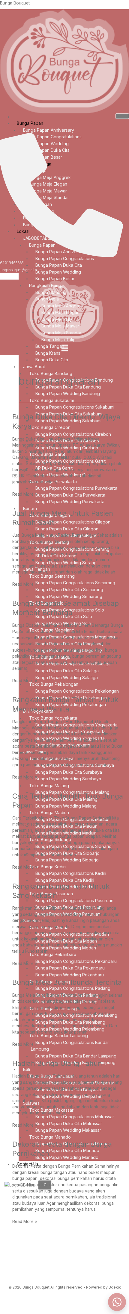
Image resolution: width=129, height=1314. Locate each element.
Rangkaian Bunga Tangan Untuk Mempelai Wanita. (65, 704)
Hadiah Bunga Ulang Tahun (57, 1063)
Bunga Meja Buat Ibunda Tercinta (67, 982)
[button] (64, 348)
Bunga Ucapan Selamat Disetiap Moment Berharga (65, 608)
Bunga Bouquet (15, 3)
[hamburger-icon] (122, 116)
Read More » (24, 494)
